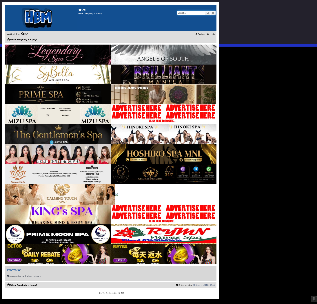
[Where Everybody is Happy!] (41, 18)
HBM (122, 293)
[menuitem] (24, 34)
